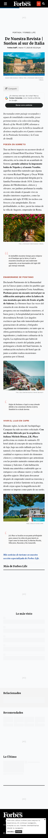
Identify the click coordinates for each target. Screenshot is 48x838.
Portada (17, 32)
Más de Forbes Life (15, 566)
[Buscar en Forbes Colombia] (43, 3)
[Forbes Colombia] (22, 4)
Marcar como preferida (24, 105)
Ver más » (11, 831)
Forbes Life (29, 32)
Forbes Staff (12, 48)
